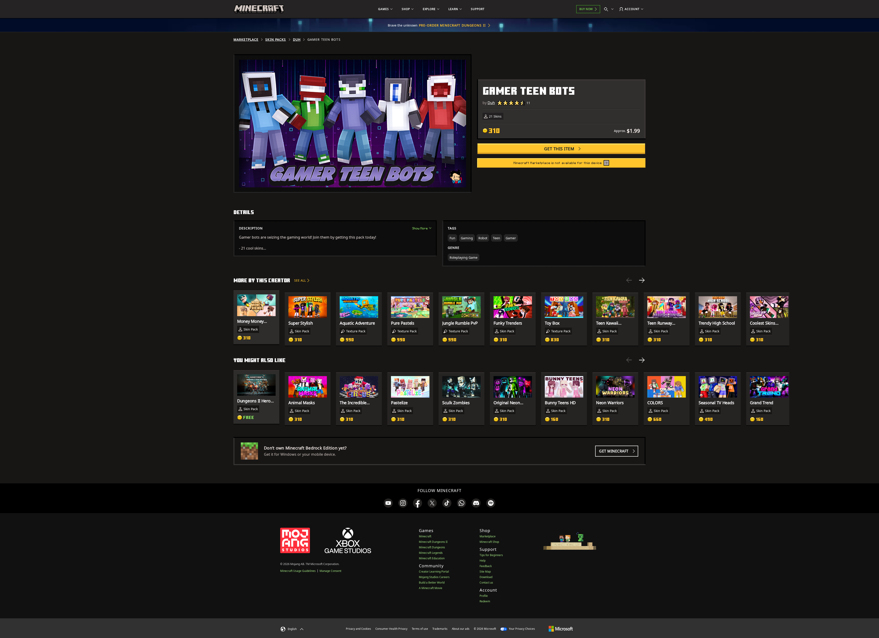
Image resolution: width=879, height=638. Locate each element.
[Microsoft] (561, 629)
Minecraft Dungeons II (433, 542)
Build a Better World (432, 582)
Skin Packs (275, 40)
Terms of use (420, 628)
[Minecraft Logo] (258, 9)
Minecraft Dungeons (432, 547)
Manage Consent (330, 570)
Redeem (485, 601)
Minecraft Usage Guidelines (298, 570)
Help (483, 561)
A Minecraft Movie (430, 588)
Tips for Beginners (491, 555)
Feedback (486, 566)
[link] (388, 503)
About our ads (460, 628)
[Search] (610, 9)
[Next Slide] (642, 280)
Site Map (485, 571)
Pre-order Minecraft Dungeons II (452, 25)
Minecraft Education (432, 558)
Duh (297, 40)
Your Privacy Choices (521, 628)
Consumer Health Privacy (391, 628)
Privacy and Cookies (358, 628)
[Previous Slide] (629, 280)
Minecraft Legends (431, 553)
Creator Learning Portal (434, 571)
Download (486, 577)
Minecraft (425, 536)
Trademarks (440, 628)
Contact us (486, 582)
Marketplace (245, 40)
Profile (484, 596)
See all (300, 280)
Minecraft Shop (489, 542)
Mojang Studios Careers (434, 577)
